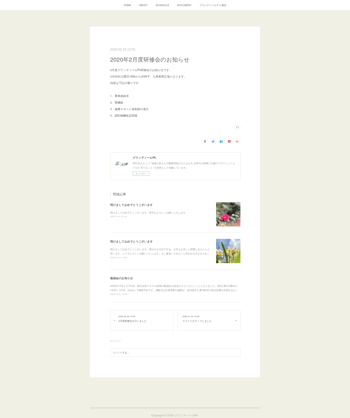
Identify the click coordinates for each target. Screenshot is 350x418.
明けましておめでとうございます (131, 205)
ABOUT (143, 5)
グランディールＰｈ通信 (213, 5)
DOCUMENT (184, 5)
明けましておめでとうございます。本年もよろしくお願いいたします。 (149, 212)
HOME (127, 5)
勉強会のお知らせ (121, 278)
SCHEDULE (162, 5)
